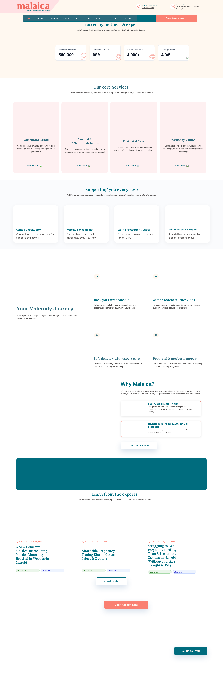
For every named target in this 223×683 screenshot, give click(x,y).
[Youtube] (108, 670)
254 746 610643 (148, 8)
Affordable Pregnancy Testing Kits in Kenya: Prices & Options (98, 555)
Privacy (204, 679)
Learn (107, 18)
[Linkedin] (115, 670)
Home (28, 18)
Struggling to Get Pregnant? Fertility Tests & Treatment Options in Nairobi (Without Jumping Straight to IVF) (162, 555)
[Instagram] (101, 670)
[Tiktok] (129, 670)
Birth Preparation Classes (134, 229)
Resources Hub (128, 18)
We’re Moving (40, 18)
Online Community (28, 229)
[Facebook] (94, 670)
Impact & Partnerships (92, 18)
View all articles (111, 581)
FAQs (116, 18)
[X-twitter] (122, 670)
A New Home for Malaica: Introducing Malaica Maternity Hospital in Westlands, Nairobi (32, 554)
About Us (54, 18)
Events (76, 18)
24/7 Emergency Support (183, 229)
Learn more (32, 165)
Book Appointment (175, 18)
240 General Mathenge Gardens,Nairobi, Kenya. (150, 652)
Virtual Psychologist (80, 229)
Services (66, 18)
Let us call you (191, 650)
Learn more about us (139, 445)
